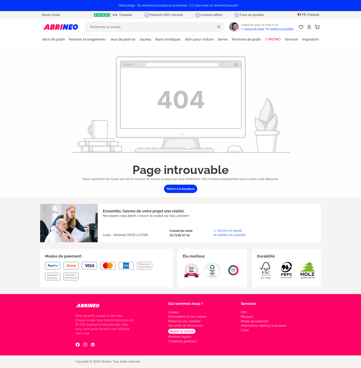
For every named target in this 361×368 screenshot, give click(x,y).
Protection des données (184, 321)
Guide (245, 330)
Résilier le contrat (182, 331)
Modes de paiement (254, 321)
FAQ (243, 312)
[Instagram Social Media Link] (85, 344)
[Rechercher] (219, 27)
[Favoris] (301, 27)
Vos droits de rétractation (185, 325)
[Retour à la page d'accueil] (60, 27)
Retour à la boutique (180, 188)
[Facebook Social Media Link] (77, 344)
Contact (173, 312)
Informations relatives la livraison (263, 325)
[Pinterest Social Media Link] (92, 344)
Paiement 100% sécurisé (166, 14)
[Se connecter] (309, 27)
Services (248, 303)
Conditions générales (182, 341)
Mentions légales (179, 336)
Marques (247, 316)
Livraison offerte (211, 14)
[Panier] (317, 27)
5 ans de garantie (252, 14)
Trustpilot (125, 14)
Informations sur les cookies (187, 316)
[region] (180, 5)
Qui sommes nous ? (185, 303)
